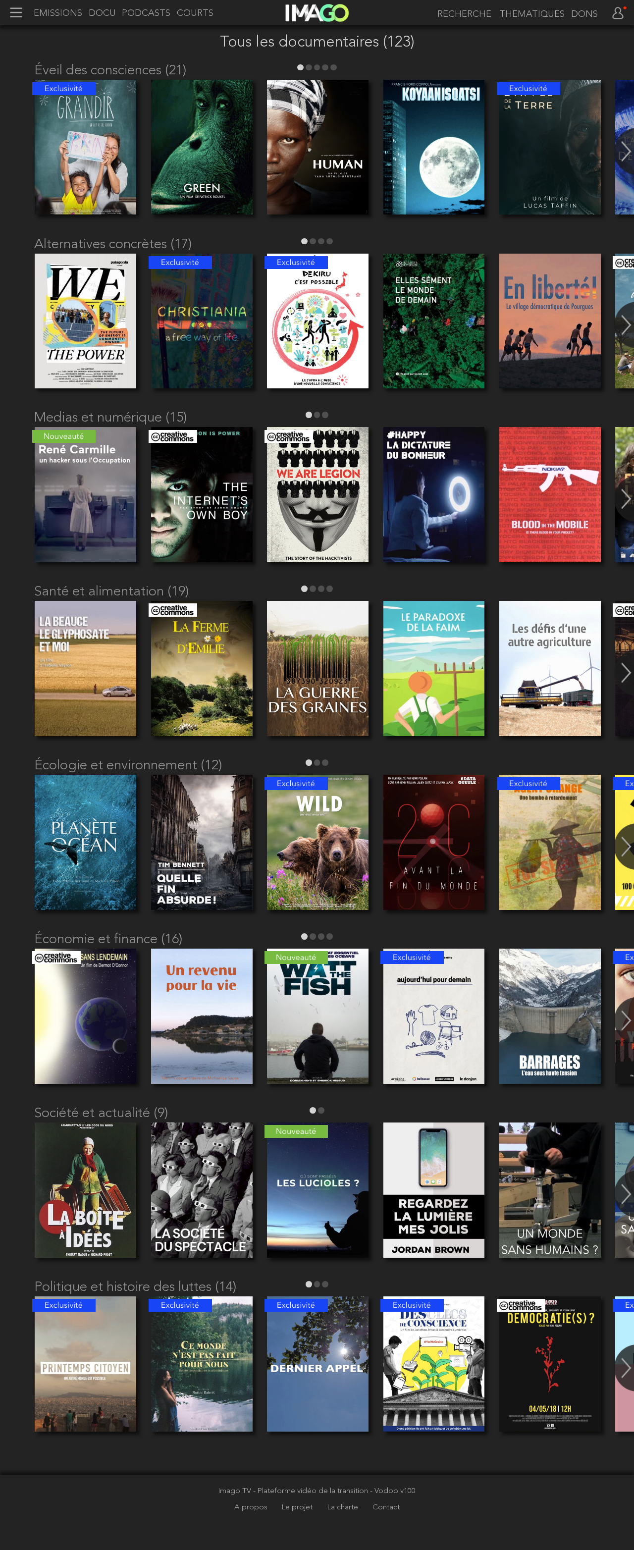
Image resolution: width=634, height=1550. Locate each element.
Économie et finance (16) (108, 940)
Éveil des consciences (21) (110, 71)
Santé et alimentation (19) (111, 592)
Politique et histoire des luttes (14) (135, 1287)
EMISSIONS (58, 13)
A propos (251, 1507)
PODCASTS (146, 13)
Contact (386, 1507)
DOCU (102, 13)
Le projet (298, 1507)
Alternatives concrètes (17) (113, 245)
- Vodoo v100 (393, 1491)
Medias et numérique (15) (110, 418)
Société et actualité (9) (101, 1114)
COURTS (195, 13)
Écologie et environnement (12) (128, 766)
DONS (584, 14)
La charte (343, 1507)
